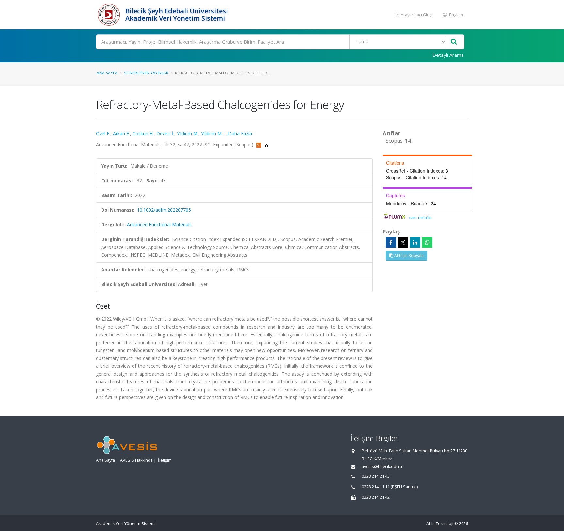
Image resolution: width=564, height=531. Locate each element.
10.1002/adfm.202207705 (164, 210)
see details (420, 217)
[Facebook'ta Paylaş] (391, 242)
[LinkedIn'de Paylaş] (415, 242)
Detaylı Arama (448, 55)
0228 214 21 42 (376, 497)
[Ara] (453, 42)
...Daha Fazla (238, 133)
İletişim (165, 460)
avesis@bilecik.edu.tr (382, 466)
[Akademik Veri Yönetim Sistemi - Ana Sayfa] (110, 14)
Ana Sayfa (107, 72)
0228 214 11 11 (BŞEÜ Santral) (390, 487)
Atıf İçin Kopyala (408, 255)
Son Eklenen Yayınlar (146, 72)
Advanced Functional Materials (159, 224)
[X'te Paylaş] (403, 242)
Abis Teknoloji (439, 523)
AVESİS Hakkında (136, 460)
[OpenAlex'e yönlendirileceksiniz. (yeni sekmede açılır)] (266, 144)
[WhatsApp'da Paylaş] (427, 242)
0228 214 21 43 (376, 476)
